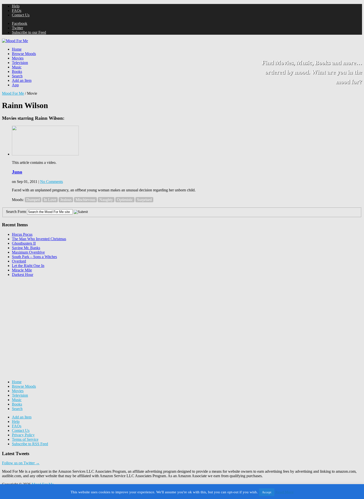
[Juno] (45, 154)
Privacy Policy (23, 435)
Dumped (33, 200)
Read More (284, 492)
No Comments (51, 181)
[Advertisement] (39, 312)
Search (17, 76)
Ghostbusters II (24, 243)
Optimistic (125, 200)
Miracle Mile (22, 270)
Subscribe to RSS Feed (30, 444)
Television (20, 62)
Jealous (66, 200)
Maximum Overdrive (28, 252)
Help (16, 6)
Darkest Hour (22, 274)
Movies (18, 58)
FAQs (16, 10)
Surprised (144, 200)
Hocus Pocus (22, 234)
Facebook (19, 23)
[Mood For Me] (15, 41)
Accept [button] (266, 492)
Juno (17, 172)
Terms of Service (25, 439)
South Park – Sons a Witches (34, 257)
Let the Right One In (28, 266)
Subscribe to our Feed (29, 32)
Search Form (16, 211)
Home (17, 49)
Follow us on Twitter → (21, 463)
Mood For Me (13, 93)
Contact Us (20, 15)
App (15, 85)
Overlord (19, 261)
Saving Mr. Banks (26, 248)
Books (17, 71)
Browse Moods (24, 54)
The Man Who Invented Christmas (39, 239)
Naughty (106, 200)
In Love (50, 200)
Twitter (17, 28)
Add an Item (21, 80)
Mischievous (85, 200)
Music (17, 67)
